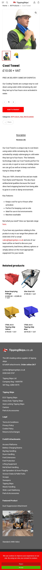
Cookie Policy (8, 429)
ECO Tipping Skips (10, 397)
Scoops (6, 477)
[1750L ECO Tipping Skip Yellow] (12, 312)
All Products (14, 6)
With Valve (15, 542)
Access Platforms (10, 444)
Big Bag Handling (9, 451)
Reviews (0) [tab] (21, 140)
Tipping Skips (8, 483)
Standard (6, 542)
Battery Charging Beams (12, 448)
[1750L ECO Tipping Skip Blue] (31, 312)
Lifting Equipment (10, 464)
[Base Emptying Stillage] (12, 278)
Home (5, 6)
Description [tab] (21, 135)
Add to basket (13, 109)
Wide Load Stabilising (11, 490)
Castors (6, 407)
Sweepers (7, 480)
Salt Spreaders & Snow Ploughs (15, 470)
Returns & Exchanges (11, 432)
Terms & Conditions (11, 422)
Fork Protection (9, 461)
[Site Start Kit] (31, 278)
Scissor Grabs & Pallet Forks (14, 474)
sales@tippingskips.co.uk (13, 240)
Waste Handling (9, 487)
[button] (3, 2)
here (4, 224)
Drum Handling (8, 454)
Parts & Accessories (11, 410)
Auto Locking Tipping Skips (13, 404)
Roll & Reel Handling (11, 467)
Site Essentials (29, 117)
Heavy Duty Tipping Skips (13, 401)
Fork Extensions (9, 457)
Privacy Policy (8, 425)
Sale (21, 117)
